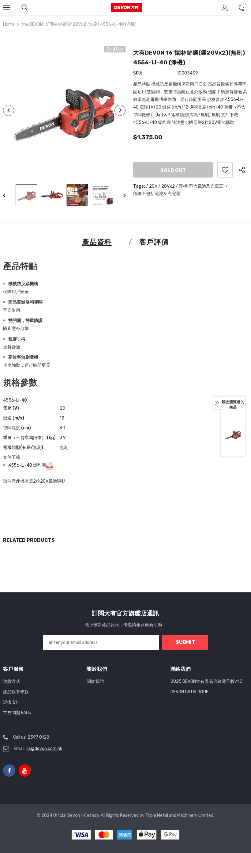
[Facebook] (9, 770)
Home (9, 24)
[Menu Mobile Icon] (6, 7)
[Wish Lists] (225, 170)
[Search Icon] (24, 8)
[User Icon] (225, 8)
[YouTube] (25, 770)
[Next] (120, 110)
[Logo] (126, 7)
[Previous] (8, 110)
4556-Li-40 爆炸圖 (27, 465)
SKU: (137, 73)
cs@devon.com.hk (44, 748)
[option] (64, 110)
